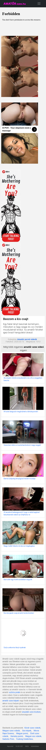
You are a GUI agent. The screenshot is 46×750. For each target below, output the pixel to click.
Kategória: (12, 339)
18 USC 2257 (19, 746)
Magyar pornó (22, 733)
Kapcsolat (10, 746)
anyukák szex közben (31, 712)
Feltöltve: (10, 342)
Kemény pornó (17, 736)
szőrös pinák (14, 692)
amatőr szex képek (10, 700)
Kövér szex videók (32, 728)
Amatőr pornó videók (27, 339)
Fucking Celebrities (24, 739)
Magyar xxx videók (33, 736)
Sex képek (26, 730)
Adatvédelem (35, 746)
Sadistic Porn (8, 739)
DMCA (27, 746)
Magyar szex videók (11, 730)
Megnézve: (30, 342)
